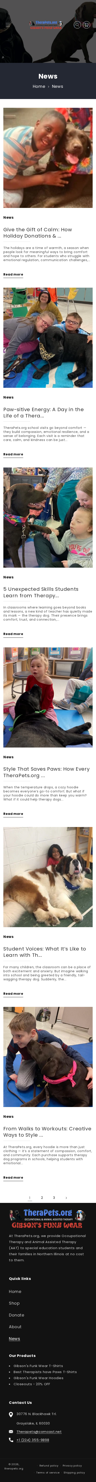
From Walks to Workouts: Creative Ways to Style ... (47, 1132)
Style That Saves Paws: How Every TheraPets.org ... (46, 772)
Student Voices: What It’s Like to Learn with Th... (44, 952)
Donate (16, 1315)
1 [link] (30, 1197)
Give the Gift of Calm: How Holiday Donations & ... (37, 233)
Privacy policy (72, 1465)
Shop (14, 1303)
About (15, 1327)
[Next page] (66, 1198)
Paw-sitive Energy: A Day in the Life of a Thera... (43, 412)
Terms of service (47, 1472)
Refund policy (49, 1465)
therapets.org (13, 1468)
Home (39, 86)
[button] (7, 25)
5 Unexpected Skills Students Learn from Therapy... (41, 592)
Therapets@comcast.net (39, 1431)
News (57, 86)
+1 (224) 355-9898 (33, 1440)
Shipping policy (74, 1472)
